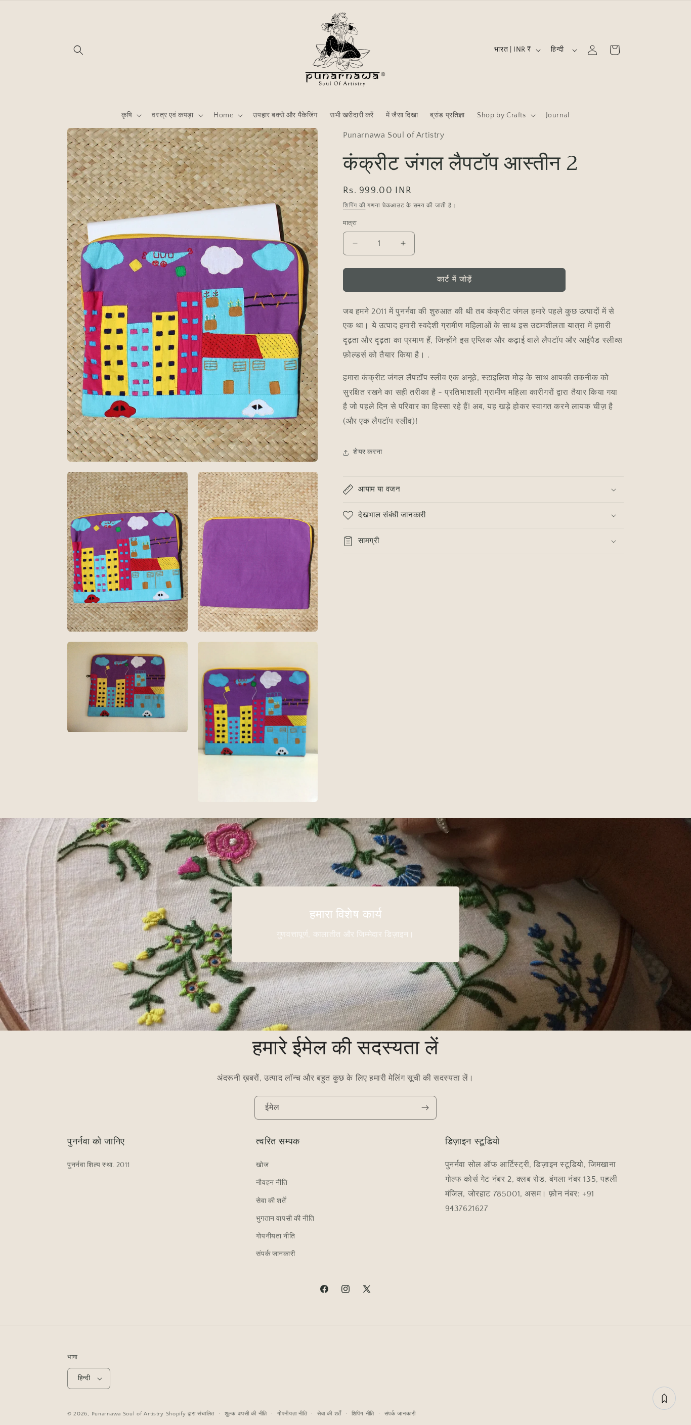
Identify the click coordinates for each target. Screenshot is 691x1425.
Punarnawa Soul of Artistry (128, 1414)
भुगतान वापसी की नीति (285, 1219)
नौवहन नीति (271, 1183)
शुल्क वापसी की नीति (246, 1414)
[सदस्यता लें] (425, 1108)
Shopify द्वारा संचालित (190, 1414)
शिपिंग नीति (363, 1414)
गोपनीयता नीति (275, 1236)
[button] (78, 50)
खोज (262, 1165)
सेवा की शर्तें (271, 1201)
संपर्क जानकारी (275, 1254)
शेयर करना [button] (367, 452)
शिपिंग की (354, 205)
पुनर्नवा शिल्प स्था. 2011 (98, 1165)
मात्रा (350, 223)
